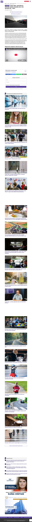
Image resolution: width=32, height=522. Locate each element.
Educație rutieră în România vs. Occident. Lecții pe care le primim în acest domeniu (15, 411)
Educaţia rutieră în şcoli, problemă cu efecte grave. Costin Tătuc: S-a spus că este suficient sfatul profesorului (15, 191)
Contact (22, 517)
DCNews (3, 1)
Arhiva (8, 3)
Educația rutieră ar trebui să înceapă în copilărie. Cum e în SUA (15, 346)
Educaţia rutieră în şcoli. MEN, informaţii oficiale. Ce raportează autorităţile (14, 378)
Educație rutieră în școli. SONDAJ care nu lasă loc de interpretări (14, 395)
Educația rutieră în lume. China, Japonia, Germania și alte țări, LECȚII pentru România (15, 330)
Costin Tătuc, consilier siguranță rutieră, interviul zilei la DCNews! (15, 302)
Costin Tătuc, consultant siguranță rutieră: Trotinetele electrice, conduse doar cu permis (15, 175)
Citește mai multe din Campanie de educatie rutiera (16, 445)
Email (24, 74)
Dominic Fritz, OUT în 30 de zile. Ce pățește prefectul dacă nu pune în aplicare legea (16, 464)
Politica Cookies (10, 517)
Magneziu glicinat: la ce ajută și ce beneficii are (13, 427)
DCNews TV (27, 1)
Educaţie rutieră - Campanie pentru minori (13, 158)
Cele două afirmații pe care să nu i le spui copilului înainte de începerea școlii (16, 286)
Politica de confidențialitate (3, 517)
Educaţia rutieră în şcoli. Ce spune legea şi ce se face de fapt (16, 442)
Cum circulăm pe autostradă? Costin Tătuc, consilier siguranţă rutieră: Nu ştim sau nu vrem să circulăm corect (15, 235)
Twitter (14, 74)
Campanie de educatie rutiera (13, 3)
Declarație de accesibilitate (27, 517)
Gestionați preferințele (16, 517)
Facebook (8, 74)
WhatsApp (19, 74)
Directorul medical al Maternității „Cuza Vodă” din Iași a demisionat (15, 109)
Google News (14, 71)
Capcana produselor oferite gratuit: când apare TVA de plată (16, 362)
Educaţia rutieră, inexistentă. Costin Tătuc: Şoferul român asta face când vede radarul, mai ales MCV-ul (15, 269)
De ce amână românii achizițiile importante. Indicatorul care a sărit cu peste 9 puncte (16, 143)
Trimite (16, 86)
